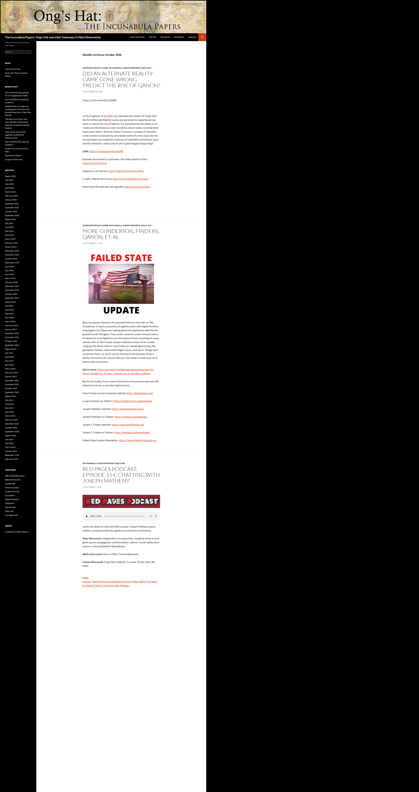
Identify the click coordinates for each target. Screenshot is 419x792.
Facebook (165, 37)
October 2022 (11, 341)
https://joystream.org (94, 163)
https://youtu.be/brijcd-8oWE (106, 151)
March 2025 (10, 239)
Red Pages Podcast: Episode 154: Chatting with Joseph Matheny (121, 475)
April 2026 (9, 188)
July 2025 (9, 223)
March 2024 (10, 278)
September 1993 (12, 455)
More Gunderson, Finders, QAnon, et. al (120, 234)
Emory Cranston (12, 487)
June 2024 (9, 266)
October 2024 (11, 258)
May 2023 (9, 313)
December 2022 (12, 333)
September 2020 (12, 431)
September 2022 (12, 345)
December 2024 (12, 251)
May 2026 (9, 184)
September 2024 (12, 262)
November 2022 (12, 337)
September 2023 (12, 298)
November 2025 (12, 207)
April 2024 (9, 274)
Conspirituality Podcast (116, 585)
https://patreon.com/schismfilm (126, 170)
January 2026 (11, 199)
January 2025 (11, 247)
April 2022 (9, 364)
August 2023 (10, 302)
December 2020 (12, 423)
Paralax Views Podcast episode (99, 581)
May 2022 (9, 361)
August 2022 (10, 349)
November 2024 (12, 254)
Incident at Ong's (12, 491)
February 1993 (11, 459)
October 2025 (11, 211)
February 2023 (11, 325)
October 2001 (11, 451)
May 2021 (9, 408)
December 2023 (12, 286)
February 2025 (11, 243)
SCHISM (108, 115)
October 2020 (11, 427)
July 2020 (9, 439)
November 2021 (12, 384)
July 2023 (9, 306)
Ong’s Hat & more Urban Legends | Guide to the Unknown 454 (15, 135)
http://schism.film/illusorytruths (131, 178)
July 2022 (9, 353)
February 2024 (11, 282)
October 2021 (11, 388)
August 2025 (10, 219)
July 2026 (9, 180)
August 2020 (10, 435)
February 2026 (11, 196)
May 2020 (9, 443)
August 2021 (10, 396)
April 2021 (9, 412)
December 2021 (12, 380)
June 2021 (9, 404)
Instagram (179, 37)
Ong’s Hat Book (137, 37)
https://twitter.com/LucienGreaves (132, 400)
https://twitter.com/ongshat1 (131, 416)
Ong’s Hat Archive (12, 69)
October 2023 (11, 294)
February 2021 (11, 420)
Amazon (192, 37)
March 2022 (10, 368)
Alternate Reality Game (95, 68)
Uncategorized (11, 515)
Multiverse (9, 503)
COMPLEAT (10, 483)
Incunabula (115, 68)
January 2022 (11, 376)
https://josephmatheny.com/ (128, 408)
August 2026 (10, 176)
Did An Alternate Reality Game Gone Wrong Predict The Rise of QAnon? (121, 79)
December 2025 (12, 203)
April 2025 (9, 235)
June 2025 (9, 227)
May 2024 (9, 270)
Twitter (152, 37)
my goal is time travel (13, 159)
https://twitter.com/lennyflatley (132, 432)
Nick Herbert (10, 507)
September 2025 (12, 215)
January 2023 (11, 329)
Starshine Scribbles (13, 155)
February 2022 (11, 372)
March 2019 (10, 447)
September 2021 (12, 392)
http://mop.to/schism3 (137, 186)
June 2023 (9, 309)
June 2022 (9, 357)
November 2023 (12, 290)
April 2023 (9, 317)
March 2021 (10, 416)
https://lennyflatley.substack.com (137, 440)
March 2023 (10, 321)
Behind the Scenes (12, 479)
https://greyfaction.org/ (140, 393)
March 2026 (10, 192)
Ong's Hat (146, 68)
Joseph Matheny (131, 68)
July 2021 (9, 400)
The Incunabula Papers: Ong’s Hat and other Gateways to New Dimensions (53, 37)
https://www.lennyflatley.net (127, 424)
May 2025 (9, 231)
